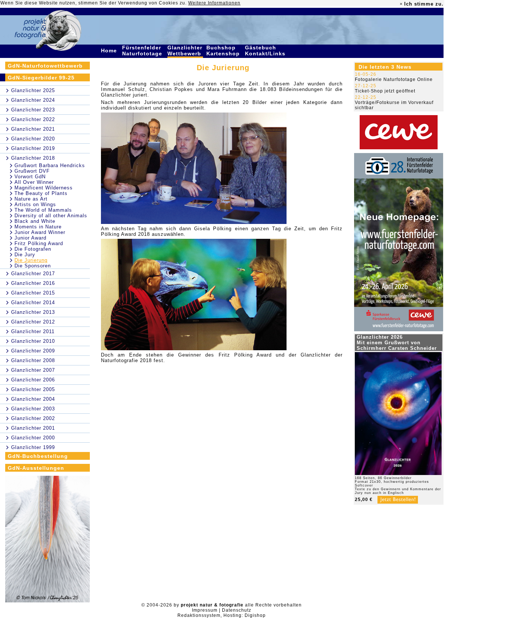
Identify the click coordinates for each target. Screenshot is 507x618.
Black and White (34, 221)
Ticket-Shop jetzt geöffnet (385, 91)
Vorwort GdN (30, 176)
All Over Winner (34, 182)
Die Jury (24, 254)
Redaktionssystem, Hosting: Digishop (221, 615)
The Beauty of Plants (41, 193)
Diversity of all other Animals (50, 215)
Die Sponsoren (32, 266)
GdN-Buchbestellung (38, 456)
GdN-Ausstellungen (36, 468)
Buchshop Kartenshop (224, 50)
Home (110, 50)
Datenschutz (236, 610)
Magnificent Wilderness (43, 188)
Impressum (204, 610)
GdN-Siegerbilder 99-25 (41, 78)
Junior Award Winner (39, 232)
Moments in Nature (38, 227)
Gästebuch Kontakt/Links (266, 50)
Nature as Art (31, 199)
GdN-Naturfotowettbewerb (45, 66)
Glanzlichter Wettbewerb (185, 50)
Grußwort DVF (32, 171)
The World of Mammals (43, 210)
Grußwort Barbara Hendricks (49, 165)
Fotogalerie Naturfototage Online (394, 79)
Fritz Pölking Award (38, 243)
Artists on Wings (35, 204)
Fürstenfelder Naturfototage (143, 50)
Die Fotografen (32, 249)
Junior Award (30, 238)
